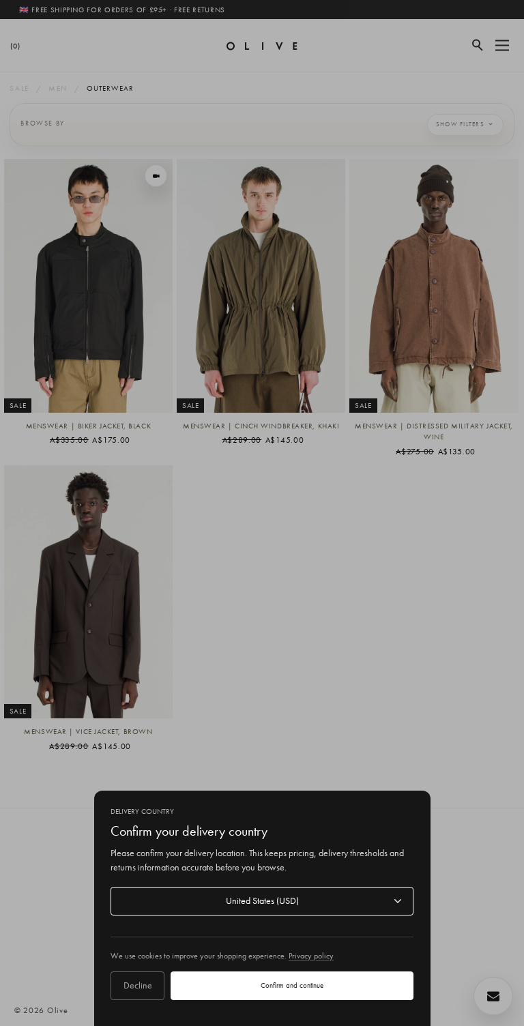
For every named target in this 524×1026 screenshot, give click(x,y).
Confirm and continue (292, 985)
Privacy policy (311, 955)
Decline (137, 985)
